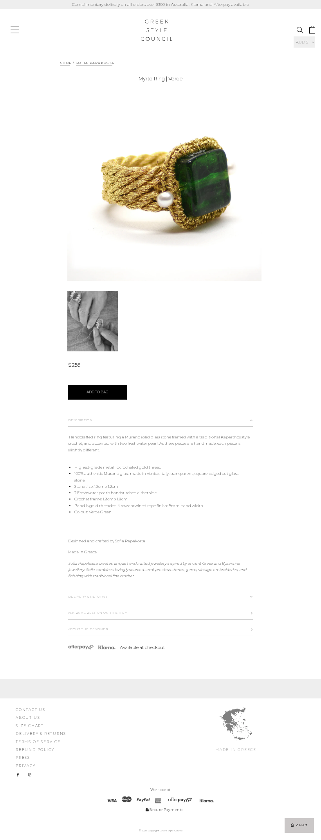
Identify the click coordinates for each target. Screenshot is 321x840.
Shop (66, 63)
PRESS (23, 757)
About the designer (88, 629)
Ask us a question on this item (98, 613)
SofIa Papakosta (95, 63)
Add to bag (97, 392)
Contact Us (30, 709)
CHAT (301, 825)
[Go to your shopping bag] (312, 30)
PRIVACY (26, 766)
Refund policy (35, 749)
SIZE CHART (30, 726)
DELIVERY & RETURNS (41, 733)
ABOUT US (28, 717)
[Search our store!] (299, 30)
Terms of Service (38, 742)
